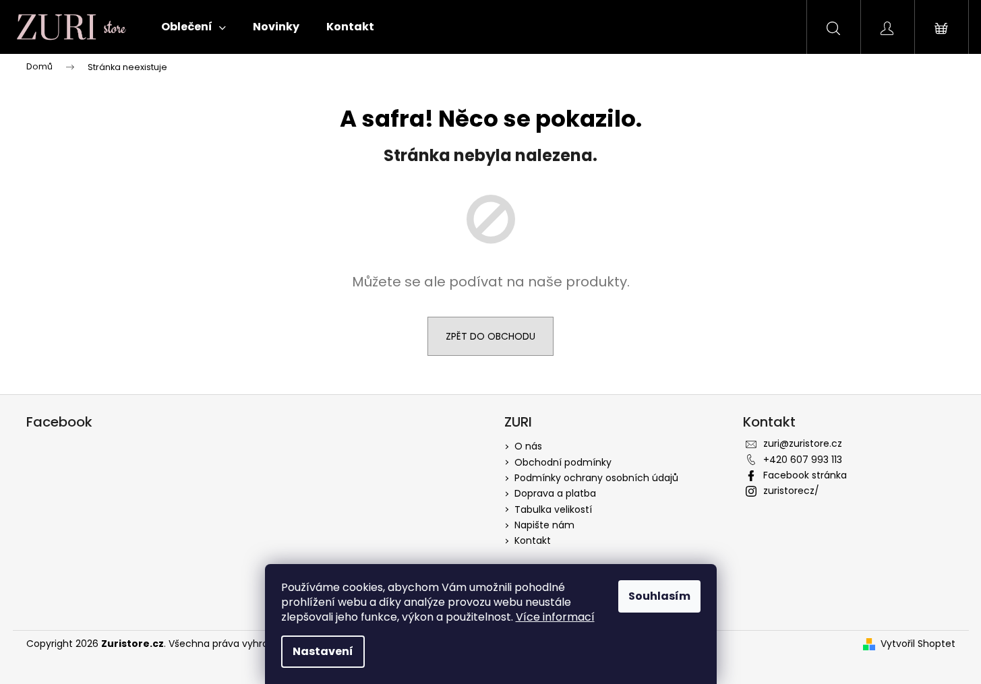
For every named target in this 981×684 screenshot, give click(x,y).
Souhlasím (659, 596)
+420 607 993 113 (802, 459)
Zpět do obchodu (490, 336)
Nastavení (323, 651)
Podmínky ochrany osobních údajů (596, 478)
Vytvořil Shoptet (918, 644)
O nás (528, 446)
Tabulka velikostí (553, 509)
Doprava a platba (555, 493)
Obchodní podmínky (563, 462)
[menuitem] (193, 27)
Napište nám (544, 525)
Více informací (555, 617)
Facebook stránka (805, 475)
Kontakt (532, 540)
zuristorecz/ (791, 490)
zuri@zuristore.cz (802, 443)
